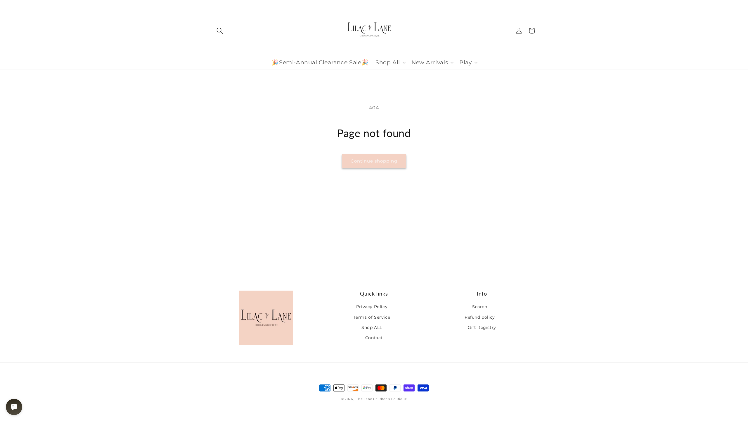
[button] (219, 30)
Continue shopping (374, 161)
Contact (374, 337)
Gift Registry (482, 327)
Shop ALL (371, 327)
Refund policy (480, 317)
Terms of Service (372, 317)
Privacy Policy (371, 306)
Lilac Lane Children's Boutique (381, 399)
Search (479, 306)
